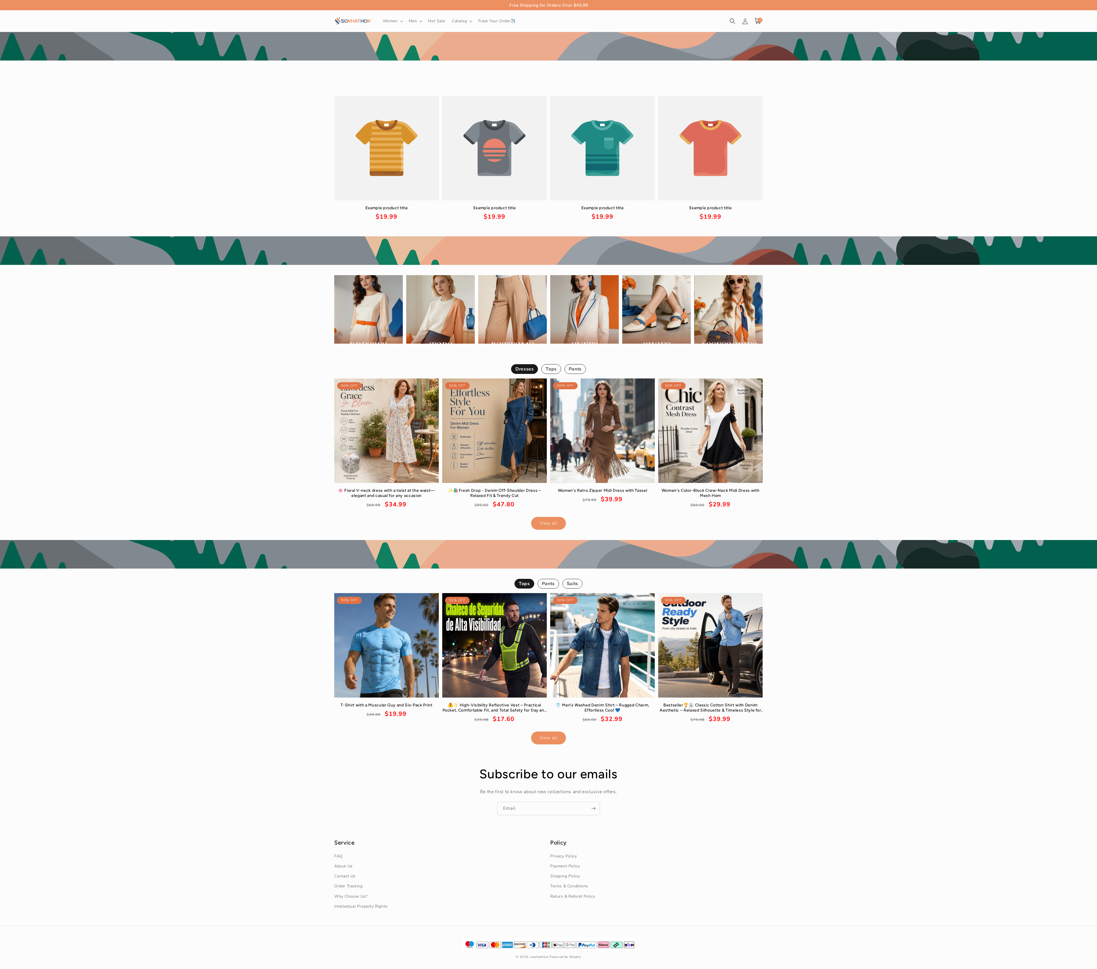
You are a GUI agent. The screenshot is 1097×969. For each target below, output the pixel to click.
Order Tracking (348, 886)
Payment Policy (565, 866)
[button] (392, 21)
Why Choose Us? (350, 896)
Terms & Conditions (569, 886)
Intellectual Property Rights (361, 906)
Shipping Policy (565, 876)
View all (548, 523)
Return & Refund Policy (572, 896)
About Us (343, 866)
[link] (386, 213)
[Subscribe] (593, 808)
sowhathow (539, 957)
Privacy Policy (563, 856)
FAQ (338, 856)
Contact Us (345, 876)
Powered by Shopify (565, 957)
